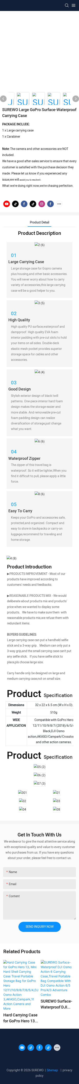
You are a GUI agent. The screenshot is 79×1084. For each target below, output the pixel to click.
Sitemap (53, 1070)
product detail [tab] (39, 222)
